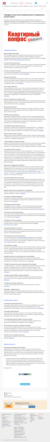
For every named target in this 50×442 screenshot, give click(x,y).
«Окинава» (6, 173)
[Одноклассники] (21, 374)
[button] (45, 28)
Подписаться (31, 406)
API (38, 415)
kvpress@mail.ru (5, 424)
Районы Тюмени (29, 3)
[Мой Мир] (23, 374)
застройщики (7, 240)
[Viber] (28, 374)
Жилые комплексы (14, 3)
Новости (21, 3)
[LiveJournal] (27, 374)
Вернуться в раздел (25, 384)
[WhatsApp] (30, 374)
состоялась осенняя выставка (24, 237)
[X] (25, 374)
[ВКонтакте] (19, 374)
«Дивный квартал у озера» (34, 171)
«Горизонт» (12, 173)
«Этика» (20, 171)
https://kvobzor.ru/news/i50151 (11, 224)
